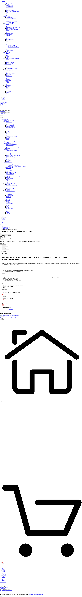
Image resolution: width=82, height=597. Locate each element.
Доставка (3, 569)
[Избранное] (3, 563)
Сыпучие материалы (7, 80)
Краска (3, 215)
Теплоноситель (8, 67)
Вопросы (4, 248)
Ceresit (7, 87)
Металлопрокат (6, 2)
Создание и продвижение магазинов (6, 590)
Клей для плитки (9, 76)
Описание (4, 245)
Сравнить (3, 235)
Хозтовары (4, 222)
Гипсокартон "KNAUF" (12, 45)
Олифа (7, 41)
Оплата (3, 99)
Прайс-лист (3, 113)
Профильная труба (9, 3)
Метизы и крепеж (7, 52)
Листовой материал (7, 43)
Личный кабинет (5, 568)
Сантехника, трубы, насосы (8, 65)
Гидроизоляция (8, 74)
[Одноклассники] (3, 244)
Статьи (3, 97)
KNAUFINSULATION (9, 89)
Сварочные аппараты (9, 84)
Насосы (8, 184)
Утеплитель (6, 149)
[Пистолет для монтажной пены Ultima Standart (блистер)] (9, 315)
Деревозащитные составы (10, 39)
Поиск (1, 115)
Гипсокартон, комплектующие (11, 44)
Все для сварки (7, 201)
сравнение (2, 116)
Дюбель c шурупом (9, 55)
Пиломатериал (6, 61)
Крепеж (7, 56)
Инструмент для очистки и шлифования (12, 11)
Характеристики (5, 246)
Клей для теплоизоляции (10, 72)
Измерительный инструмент (10, 8)
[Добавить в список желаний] (3, 316)
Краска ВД (8, 40)
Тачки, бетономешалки (10, 17)
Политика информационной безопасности (7, 592)
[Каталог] (42, 480)
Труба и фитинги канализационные (12, 68)
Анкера (7, 53)
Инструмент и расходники (8, 5)
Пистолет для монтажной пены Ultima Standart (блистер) (10, 317)
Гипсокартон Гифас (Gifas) (12, 46)
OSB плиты (8, 49)
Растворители (9, 160)
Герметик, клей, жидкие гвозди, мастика (13, 155)
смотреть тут (11, 309)
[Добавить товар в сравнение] (1, 316)
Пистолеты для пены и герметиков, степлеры (13, 15)
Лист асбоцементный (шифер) (11, 25)
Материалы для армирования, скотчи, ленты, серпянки (17, 166)
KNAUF (8, 207)
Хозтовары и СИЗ (7, 16)
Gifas (7, 88)
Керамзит (7, 81)
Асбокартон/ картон (9, 50)
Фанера (7, 51)
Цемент (7, 82)
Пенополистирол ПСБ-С (10, 33)
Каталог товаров (5, 119)
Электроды (8, 83)
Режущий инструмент (10, 126)
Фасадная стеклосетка (9, 70)
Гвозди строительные (9, 54)
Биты (7, 12)
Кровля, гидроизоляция (8, 143)
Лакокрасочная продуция (8, 34)
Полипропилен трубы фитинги (11, 66)
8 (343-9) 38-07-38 (3, 103)
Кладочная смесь (9, 195)
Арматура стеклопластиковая (9, 120)
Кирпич (7, 24)
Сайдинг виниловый (10, 178)
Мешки (7, 20)
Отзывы (4, 247)
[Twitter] (5, 244)
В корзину (2, 239)
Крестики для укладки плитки (11, 18)
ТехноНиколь (8, 92)
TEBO (8, 213)
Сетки (5, 69)
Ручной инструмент (9, 7)
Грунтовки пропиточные (10, 38)
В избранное (9, 235)
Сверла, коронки (9, 132)
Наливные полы (8, 77)
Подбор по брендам (7, 85)
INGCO (7, 93)
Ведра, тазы (8, 137)
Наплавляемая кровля (9, 26)
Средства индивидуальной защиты (11, 21)
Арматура (7, 4)
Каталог (3, 1)
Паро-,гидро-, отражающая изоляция (12, 29)
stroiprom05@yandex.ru (4, 102)
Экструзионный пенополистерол (11, 31)
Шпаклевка (8, 78)
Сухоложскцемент (9, 91)
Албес (7, 90)
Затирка (7, 75)
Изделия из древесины (9, 63)
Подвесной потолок (7, 64)
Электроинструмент (9, 6)
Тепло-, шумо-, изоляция (10, 32)
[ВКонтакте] (1, 244)
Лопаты (8, 138)
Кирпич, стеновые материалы (9, 23)
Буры (7, 131)
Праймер (7, 30)
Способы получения (5, 249)
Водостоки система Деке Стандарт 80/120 (13, 27)
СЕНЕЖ (9, 36)
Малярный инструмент (10, 9)
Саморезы (7, 57)
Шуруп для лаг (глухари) (11, 172)
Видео (3, 98)
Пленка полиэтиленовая (10, 28)
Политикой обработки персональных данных (35, 594)
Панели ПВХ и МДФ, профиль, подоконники (11, 58)
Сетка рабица (8, 189)
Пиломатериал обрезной (10, 62)
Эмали (8, 161)
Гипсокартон (4, 221)
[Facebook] (2, 244)
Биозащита (8, 35)
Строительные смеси (8, 190)
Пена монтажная (8, 37)
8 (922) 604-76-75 (3, 104)
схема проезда (2, 111)
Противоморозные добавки (10, 73)
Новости (3, 96)
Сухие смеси (4, 216)
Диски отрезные (8, 14)
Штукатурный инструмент (10, 10)
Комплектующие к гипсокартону (13, 47)
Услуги (3, 95)
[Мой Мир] (4, 244)
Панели (7, 59)
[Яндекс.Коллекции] (0, 244)
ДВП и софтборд (9, 167)
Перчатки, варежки (11, 22)
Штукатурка (8, 79)
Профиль (7, 60)
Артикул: (1, 236)
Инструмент (4, 217)
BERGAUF (8, 86)
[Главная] (42, 401)
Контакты (3, 571)
